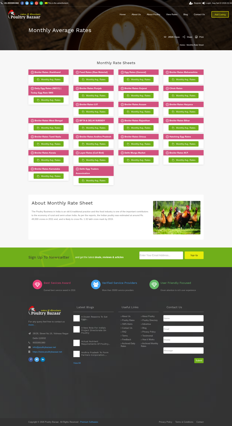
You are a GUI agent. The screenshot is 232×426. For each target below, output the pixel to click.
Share (189, 37)
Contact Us (199, 14)
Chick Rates (175, 88)
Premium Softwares (89, 422)
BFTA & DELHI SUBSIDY (92, 120)
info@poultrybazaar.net (44, 347)
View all (77, 363)
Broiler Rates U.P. (88, 104)
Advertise (146, 324)
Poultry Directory (150, 320)
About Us (136, 14)
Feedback (126, 339)
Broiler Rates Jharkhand (47, 72)
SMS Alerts (127, 324)
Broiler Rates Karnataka (47, 169)
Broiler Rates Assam (135, 104)
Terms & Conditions (184, 422)
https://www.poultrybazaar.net (47, 351)
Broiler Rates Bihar (179, 120)
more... (32, 324)
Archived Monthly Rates (149, 344)
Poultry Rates (128, 320)
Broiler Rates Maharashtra (183, 72)
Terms (125, 336)
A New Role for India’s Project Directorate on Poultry (93, 330)
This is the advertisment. (58, 3)
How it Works (148, 339)
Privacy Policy (149, 332)
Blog (185, 14)
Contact (200, 422)
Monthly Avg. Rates (50, 79)
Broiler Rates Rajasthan (137, 120)
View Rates (171, 14)
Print (201, 37)
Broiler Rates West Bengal (48, 120)
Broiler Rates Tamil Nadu (47, 136)
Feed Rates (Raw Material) (93, 72)
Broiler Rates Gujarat (135, 88)
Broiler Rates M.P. (178, 152)
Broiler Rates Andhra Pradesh (95, 136)
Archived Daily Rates (128, 344)
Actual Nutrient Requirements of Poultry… (95, 342)
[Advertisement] (94, 396)
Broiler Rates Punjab (90, 88)
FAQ (124, 332)
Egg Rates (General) (135, 72)
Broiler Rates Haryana (181, 104)
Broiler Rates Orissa (135, 136)
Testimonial (147, 336)
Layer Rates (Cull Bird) (91, 152)
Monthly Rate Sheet (195, 45)
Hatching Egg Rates (180, 136)
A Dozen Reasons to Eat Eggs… (94, 317)
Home (123, 14)
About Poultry (153, 14)
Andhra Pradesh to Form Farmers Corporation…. (94, 353)
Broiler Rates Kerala (45, 152)
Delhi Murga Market (134, 152)
